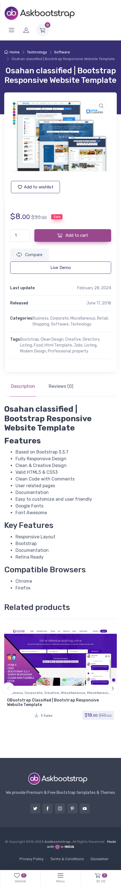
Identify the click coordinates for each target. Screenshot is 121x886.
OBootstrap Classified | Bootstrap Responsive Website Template (53, 702)
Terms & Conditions (67, 859)
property (80, 351)
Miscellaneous (82, 318)
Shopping (40, 324)
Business (40, 318)
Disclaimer (100, 859)
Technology (37, 52)
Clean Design (52, 339)
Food (38, 345)
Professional (59, 351)
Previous (8, 688)
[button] (101, 105)
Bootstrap (29, 339)
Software (62, 52)
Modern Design (33, 351)
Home (15, 52)
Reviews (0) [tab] (61, 386)
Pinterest (72, 808)
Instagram (60, 808)
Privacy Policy (31, 859)
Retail (102, 318)
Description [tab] (23, 386)
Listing (90, 345)
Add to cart (76, 235)
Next (112, 688)
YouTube (85, 808)
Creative (73, 339)
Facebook (47, 808)
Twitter (35, 808)
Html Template (58, 345)
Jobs (78, 345)
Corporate (59, 318)
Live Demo (60, 267)
